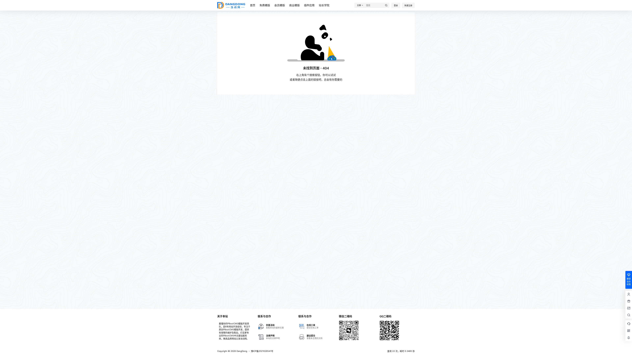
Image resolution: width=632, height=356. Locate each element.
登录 (396, 5)
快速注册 (408, 5)
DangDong (241, 351)
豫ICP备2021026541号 (262, 351)
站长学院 (324, 5)
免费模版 (265, 5)
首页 (252, 5)
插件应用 (309, 5)
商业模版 (294, 5)
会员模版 (279, 5)
